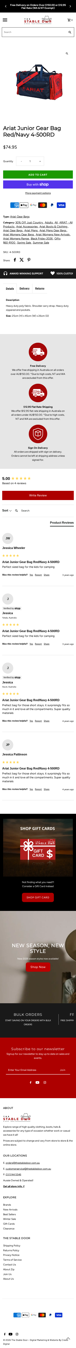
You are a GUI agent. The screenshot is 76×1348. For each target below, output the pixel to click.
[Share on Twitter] (22, 260)
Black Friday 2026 (42, 238)
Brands (7, 1204)
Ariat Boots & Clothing (53, 226)
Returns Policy (11, 1250)
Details (10, 288)
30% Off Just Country (29, 222)
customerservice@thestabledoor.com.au (28, 1168)
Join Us (7, 1274)
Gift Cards (9, 1223)
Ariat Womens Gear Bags (19, 234)
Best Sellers (9, 1214)
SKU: (5, 252)
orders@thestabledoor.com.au (23, 1162)
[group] (38, 479)
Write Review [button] (38, 495)
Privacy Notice (11, 1254)
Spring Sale (24, 242)
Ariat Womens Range (16, 238)
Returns (39, 288)
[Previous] (6, 6)
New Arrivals (10, 1209)
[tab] (62, 523)
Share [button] (46, 575)
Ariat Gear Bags (20, 216)
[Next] (70, 6)
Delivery (25, 288)
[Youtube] (37, 1083)
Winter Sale (9, 1218)
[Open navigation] (12, 20)
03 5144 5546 (13, 1174)
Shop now (38, 967)
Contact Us (9, 1264)
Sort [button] (5, 510)
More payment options (38, 192)
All (56, 222)
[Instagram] (45, 1083)
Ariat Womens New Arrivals (53, 234)
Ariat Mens (31, 230)
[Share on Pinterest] (28, 260)
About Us (8, 1278)
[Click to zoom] (67, 53)
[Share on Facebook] (15, 260)
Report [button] (38, 575)
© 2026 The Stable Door (15, 1340)
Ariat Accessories (27, 226)
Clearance (8, 1228)
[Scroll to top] (68, 1338)
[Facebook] (30, 1083)
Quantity (8, 161)
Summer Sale (41, 242)
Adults (49, 222)
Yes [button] (31, 575)
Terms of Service (12, 1259)
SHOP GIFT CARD (38, 897)
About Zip (8, 1269)
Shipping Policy (11, 1245)
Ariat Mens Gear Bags (53, 230)
